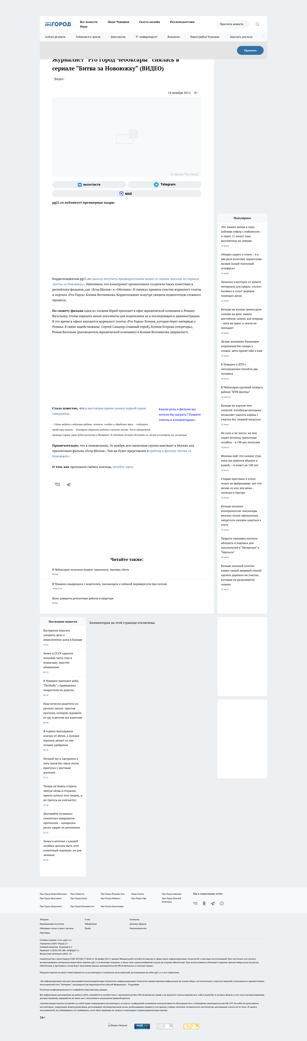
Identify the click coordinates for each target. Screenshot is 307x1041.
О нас (87, 919)
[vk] (58, 484)
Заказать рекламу (241, 36)
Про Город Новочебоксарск (53, 894)
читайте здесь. (123, 467)
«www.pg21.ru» (64, 940)
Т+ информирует (146, 36)
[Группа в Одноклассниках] (204, 903)
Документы (118, 36)
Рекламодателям (182, 22)
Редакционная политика (52, 924)
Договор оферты (138, 924)
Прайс (88, 928)
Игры (83, 26)
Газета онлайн (149, 22)
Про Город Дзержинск (51, 906)
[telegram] (69, 484)
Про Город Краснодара (112, 906)
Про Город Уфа (138, 898)
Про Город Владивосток (82, 906)
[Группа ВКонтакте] (89, 184)
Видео (58, 79)
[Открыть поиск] (257, 24)
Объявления (91, 924)
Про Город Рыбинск (110, 898)
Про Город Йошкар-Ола (113, 894)
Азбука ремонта (55, 36)
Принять (250, 50)
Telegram (44, 919)
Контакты (134, 919)
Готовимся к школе (88, 36)
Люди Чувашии (118, 22)
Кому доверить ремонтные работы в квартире (83, 600)
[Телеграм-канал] (164, 184)
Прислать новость (231, 24)
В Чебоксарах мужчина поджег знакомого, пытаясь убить (90, 571)
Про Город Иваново (171, 894)
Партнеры (45, 932)
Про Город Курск (78, 898)
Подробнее (133, 984)
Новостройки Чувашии (205, 36)
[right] (263, 37)
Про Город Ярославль (50, 898)
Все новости (89, 22)
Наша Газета (137, 894)
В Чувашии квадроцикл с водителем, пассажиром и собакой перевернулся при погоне (109, 586)
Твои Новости (77, 894)
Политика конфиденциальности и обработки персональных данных (73, 989)
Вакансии (174, 36)
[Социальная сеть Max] (126, 193)
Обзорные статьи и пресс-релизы (56, 928)
